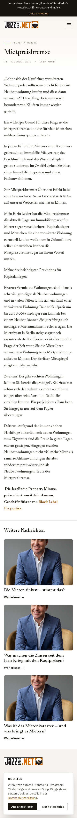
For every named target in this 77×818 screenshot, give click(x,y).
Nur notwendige (53, 806)
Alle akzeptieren (22, 806)
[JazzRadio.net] (23, 761)
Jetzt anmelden (38, 13)
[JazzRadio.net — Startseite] (21, 24)
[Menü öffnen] (69, 25)
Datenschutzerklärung (22, 798)
